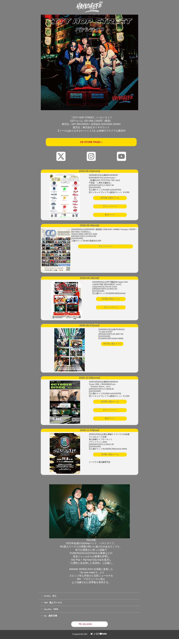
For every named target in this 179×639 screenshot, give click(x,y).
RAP (53, 602)
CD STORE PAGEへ (91, 142)
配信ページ (110, 215)
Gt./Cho (50, 596)
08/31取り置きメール (110, 198)
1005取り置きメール (110, 402)
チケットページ (110, 206)
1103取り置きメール (110, 454)
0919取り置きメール (111, 299)
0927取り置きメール (112, 344)
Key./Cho (51, 609)
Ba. (50, 616)
